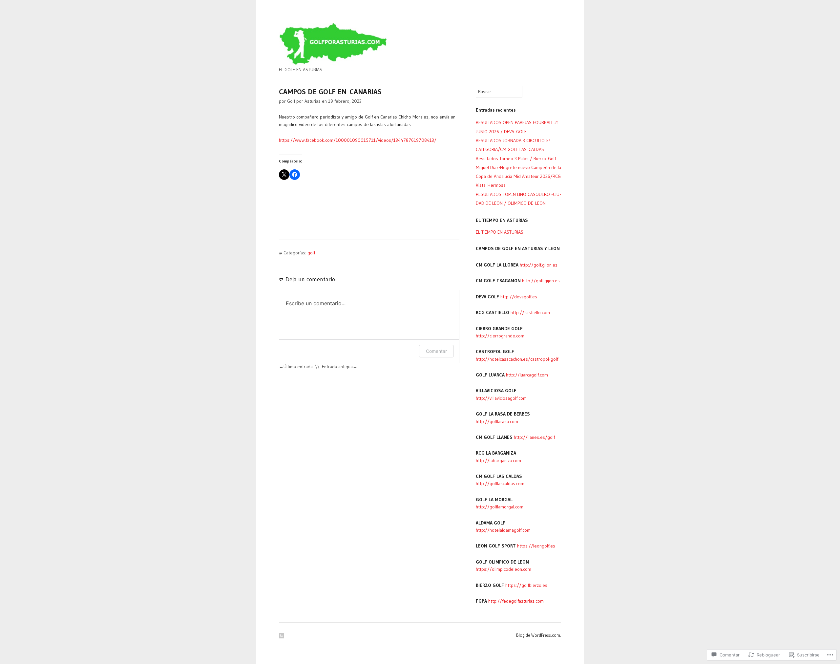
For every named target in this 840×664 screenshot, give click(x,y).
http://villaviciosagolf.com (501, 398)
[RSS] (281, 635)
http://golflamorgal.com (499, 507)
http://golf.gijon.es (538, 265)
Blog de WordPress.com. (538, 635)
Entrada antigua (337, 367)
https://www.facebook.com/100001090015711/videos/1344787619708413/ (357, 140)
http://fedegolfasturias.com (516, 601)
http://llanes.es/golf (534, 437)
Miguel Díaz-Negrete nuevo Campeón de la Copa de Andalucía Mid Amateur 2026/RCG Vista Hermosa (518, 176)
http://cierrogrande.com (500, 336)
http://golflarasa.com (497, 421)
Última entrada (298, 367)
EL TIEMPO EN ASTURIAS (499, 232)
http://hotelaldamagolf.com (503, 530)
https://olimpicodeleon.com (503, 569)
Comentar (436, 351)
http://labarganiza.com (498, 460)
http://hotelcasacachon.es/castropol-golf (517, 359)
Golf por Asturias (304, 101)
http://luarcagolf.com (527, 375)
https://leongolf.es (536, 546)
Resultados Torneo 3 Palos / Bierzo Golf (516, 158)
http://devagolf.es (518, 297)
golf (311, 253)
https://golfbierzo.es (526, 585)
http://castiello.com (530, 312)
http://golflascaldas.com (500, 483)
